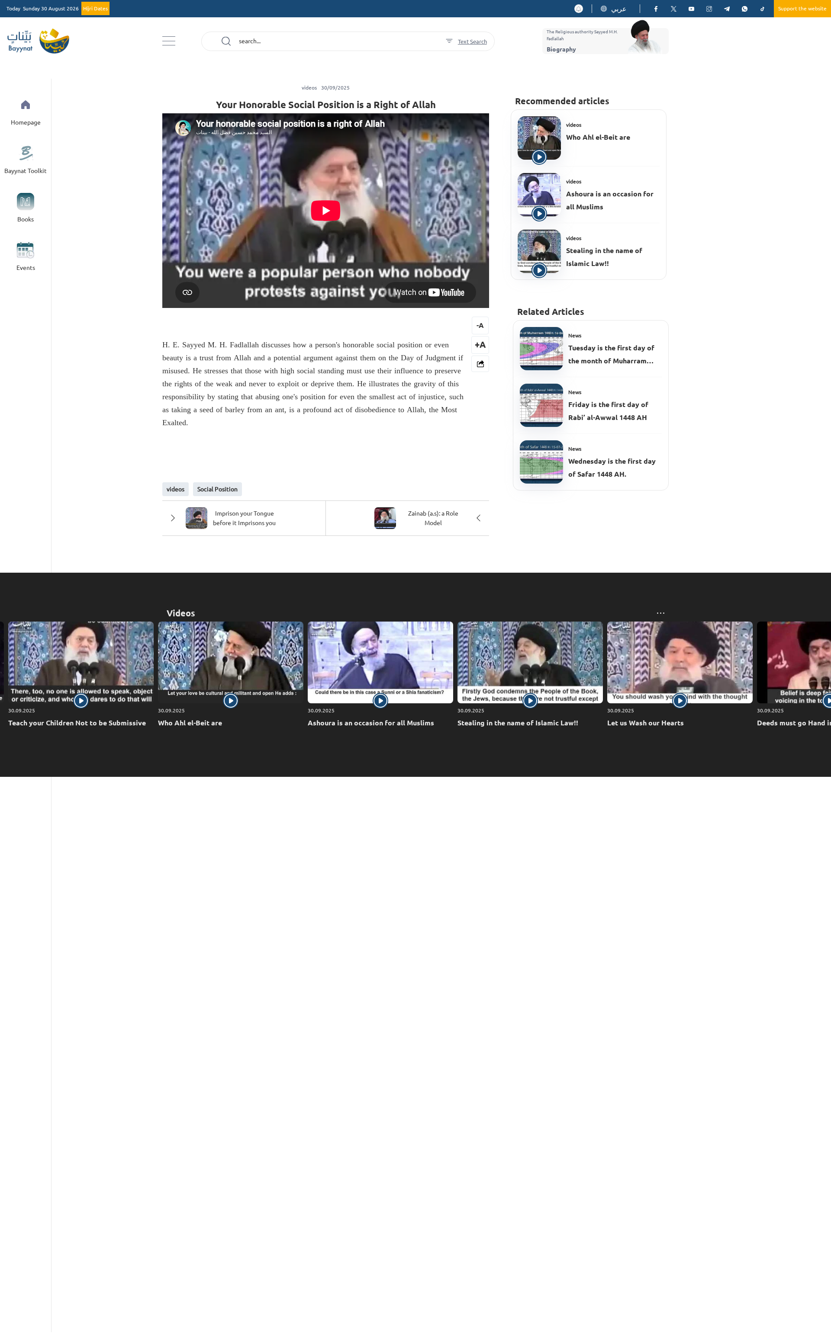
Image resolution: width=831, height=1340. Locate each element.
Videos (181, 613)
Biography (561, 49)
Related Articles (550, 312)
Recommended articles (562, 101)
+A (480, 344)
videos (573, 125)
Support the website (802, 8)
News (574, 335)
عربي (619, 9)
